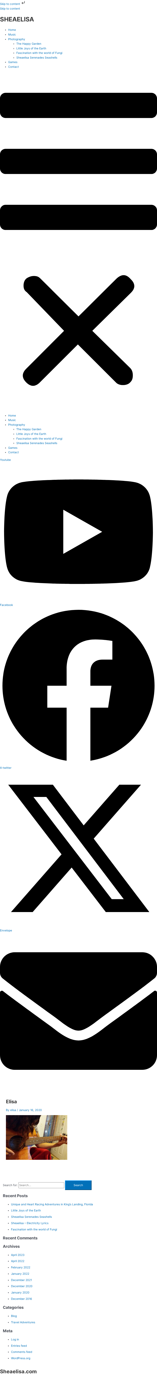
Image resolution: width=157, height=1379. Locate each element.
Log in (15, 1339)
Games (12, 62)
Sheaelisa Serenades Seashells (36, 57)
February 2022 (20, 1267)
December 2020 (22, 1286)
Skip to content (10, 4)
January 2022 (20, 1273)
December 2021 (21, 1280)
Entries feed (19, 1345)
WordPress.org (20, 1358)
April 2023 (18, 1255)
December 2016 (21, 1298)
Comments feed (21, 1351)
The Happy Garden (28, 43)
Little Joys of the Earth (31, 48)
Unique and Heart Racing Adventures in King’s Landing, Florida (52, 1204)
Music (12, 34)
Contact (13, 66)
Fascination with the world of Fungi (39, 52)
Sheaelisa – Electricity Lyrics (29, 1223)
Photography (16, 39)
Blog (14, 1316)
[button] (78, 241)
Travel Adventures (23, 1322)
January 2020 (20, 1292)
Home (12, 29)
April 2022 (17, 1261)
